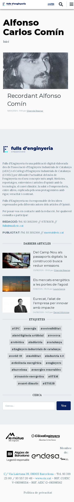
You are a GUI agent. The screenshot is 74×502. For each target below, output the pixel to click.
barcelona (20, 369)
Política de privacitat (38, 492)
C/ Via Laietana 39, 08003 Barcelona (28, 474)
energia (31, 328)
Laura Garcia (59, 289)
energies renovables (47, 369)
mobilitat (34, 355)
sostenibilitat (52, 328)
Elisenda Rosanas (35, 111)
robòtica (18, 342)
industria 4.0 (55, 355)
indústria (36, 342)
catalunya (55, 342)
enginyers (54, 362)
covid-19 (16, 355)
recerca (55, 335)
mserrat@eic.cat (54, 232)
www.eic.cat (43, 478)
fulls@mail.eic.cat (13, 225)
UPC (17, 328)
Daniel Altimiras (61, 312)
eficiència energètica (27, 362)
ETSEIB (50, 383)
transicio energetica (30, 376)
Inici (6, 41)
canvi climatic (29, 383)
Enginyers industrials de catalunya (37, 349)
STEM (54, 376)
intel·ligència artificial (29, 335)
